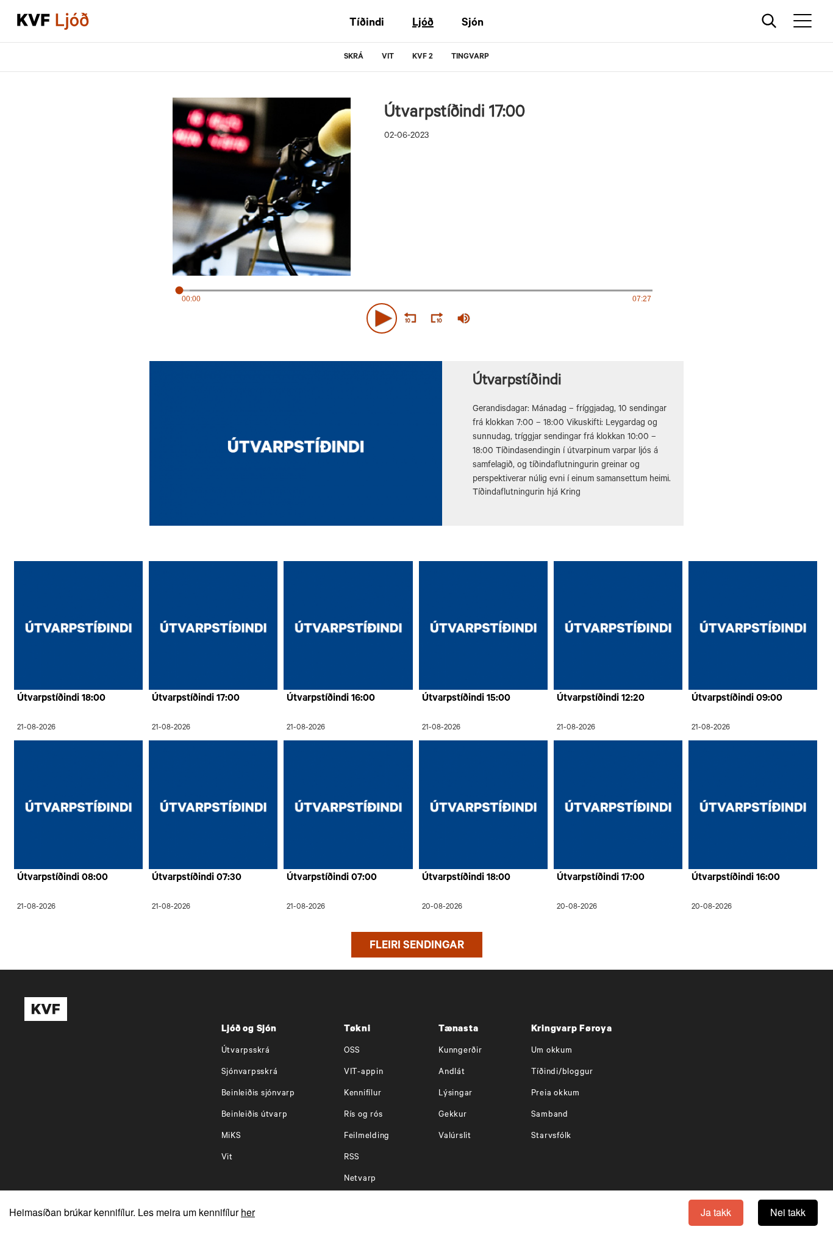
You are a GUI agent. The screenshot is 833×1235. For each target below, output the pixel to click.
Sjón (473, 24)
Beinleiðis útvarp (254, 1115)
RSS (352, 1157)
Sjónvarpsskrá (249, 1072)
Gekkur (452, 1115)
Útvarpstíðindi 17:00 (196, 698)
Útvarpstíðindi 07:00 (332, 878)
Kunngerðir (460, 1051)
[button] (381, 318)
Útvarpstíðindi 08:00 (62, 878)
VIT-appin (364, 1072)
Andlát (451, 1072)
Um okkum (552, 1051)
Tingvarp (470, 57)
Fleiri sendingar (417, 946)
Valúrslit (454, 1136)
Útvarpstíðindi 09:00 (737, 698)
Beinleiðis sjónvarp (258, 1093)
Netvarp (360, 1179)
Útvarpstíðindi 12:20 (601, 698)
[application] (416, 315)
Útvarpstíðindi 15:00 (466, 698)
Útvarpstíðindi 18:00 (61, 698)
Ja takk (716, 1212)
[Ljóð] (82, 21)
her (248, 1212)
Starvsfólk (551, 1136)
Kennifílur (363, 1093)
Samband (549, 1115)
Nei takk (788, 1212)
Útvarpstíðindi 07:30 (196, 878)
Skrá (353, 57)
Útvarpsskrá (245, 1051)
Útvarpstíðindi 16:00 (331, 698)
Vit (227, 1157)
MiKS (231, 1136)
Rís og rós (363, 1115)
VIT (388, 57)
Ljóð (423, 24)
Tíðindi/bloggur (562, 1072)
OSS (352, 1051)
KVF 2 (422, 57)
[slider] (520, 318)
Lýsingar (455, 1093)
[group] (464, 318)
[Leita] (769, 21)
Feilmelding (367, 1136)
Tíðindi (366, 24)
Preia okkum (555, 1093)
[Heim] (33, 21)
